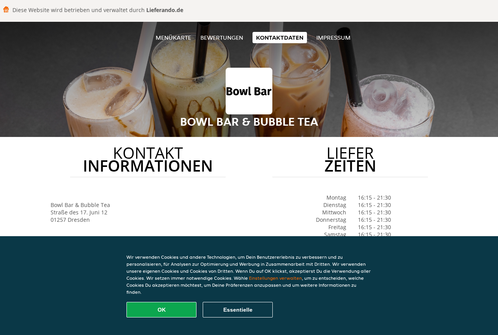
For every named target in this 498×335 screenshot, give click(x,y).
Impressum (333, 37)
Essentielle (238, 310)
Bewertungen (221, 37)
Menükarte (173, 37)
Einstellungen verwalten (275, 278)
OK (162, 310)
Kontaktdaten (279, 37)
